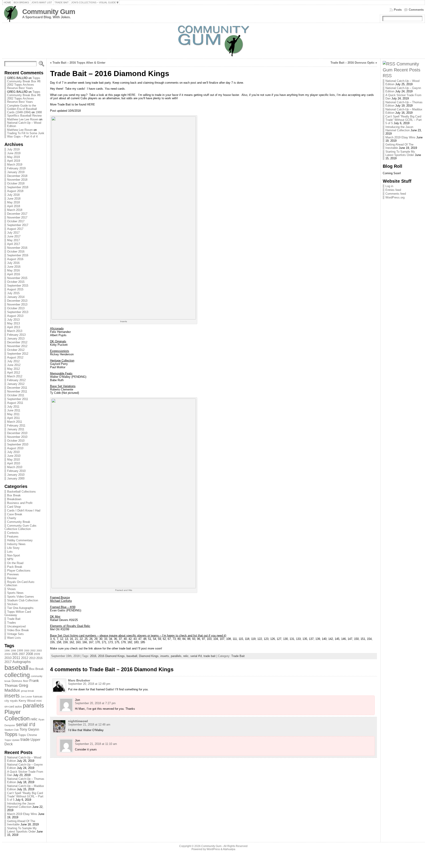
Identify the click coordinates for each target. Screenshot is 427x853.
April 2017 (13, 244)
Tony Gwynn (29, 729)
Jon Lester (26, 696)
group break (27, 690)
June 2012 (13, 365)
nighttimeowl (78, 721)
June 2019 (13, 153)
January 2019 (15, 172)
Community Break (18, 522)
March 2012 (14, 376)
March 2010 (14, 467)
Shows (11, 589)
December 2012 (17, 342)
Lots (10, 551)
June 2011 (13, 410)
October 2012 (15, 350)
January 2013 (15, 338)
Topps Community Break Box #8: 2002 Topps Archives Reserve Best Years (24, 83)
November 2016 (17, 247)
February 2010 (16, 471)
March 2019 (14, 164)
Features (12, 536)
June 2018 (13, 198)
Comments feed (395, 193)
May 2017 (13, 240)
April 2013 (13, 327)
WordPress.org (395, 197)
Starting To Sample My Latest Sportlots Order (22, 830)
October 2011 (15, 395)
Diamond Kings (149, 656)
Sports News (15, 592)
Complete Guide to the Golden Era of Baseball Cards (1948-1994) (22, 109)
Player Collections (18, 570)
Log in (389, 186)
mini (39, 700)
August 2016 (15, 259)
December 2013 (17, 300)
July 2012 (13, 361)
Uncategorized (16, 626)
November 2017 (17, 217)
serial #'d (25, 724)
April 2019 (13, 160)
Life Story (13, 548)
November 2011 (17, 391)
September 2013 (17, 312)
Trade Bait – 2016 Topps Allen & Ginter (78, 62)
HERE (131, 95)
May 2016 (13, 270)
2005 (15, 654)
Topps (10, 734)
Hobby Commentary (20, 540)
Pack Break (14, 566)
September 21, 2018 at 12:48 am (89, 724)
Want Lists (14, 637)
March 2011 (14, 421)
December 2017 (17, 213)
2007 (22, 654)
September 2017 (17, 225)
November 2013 (17, 304)
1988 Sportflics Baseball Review (24, 114)
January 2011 (15, 429)
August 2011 (15, 402)
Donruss (17, 681)
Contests (13, 532)
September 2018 (17, 187)
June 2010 (13, 455)
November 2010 (17, 437)
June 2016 (13, 266)
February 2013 (16, 334)
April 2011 (13, 418)
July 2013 (13, 319)
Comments (416, 9)
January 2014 (15, 297)
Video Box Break (18, 630)
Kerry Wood (27, 700)
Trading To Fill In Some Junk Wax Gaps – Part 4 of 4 (25, 134)
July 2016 (13, 263)
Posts (398, 9)
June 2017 (13, 236)
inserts (12, 696)
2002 (33, 650)
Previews (13, 574)
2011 (16, 658)
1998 (13, 650)
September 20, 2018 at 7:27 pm (95, 703)
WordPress (213, 849)
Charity (11, 518)
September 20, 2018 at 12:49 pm (89, 683)
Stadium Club (11, 729)
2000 (26, 650)
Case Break (14, 514)
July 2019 (13, 149)
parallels (33, 705)
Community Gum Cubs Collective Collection (20, 527)
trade (25, 739)
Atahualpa (229, 849)
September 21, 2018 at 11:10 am (96, 744)
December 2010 (17, 433)
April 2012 (13, 372)
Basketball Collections (21, 491)
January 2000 (15, 478)
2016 (39, 658)
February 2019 (16, 168)
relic (34, 719)
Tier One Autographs (20, 608)
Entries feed (393, 190)
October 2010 (15, 440)
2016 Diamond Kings (111, 656)
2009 (37, 654)
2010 (8, 658)
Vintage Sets (15, 634)
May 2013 (13, 323)
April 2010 (13, 463)
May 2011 (13, 414)
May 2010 (13, 459)
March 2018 (14, 210)
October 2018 (15, 183)
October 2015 (15, 281)
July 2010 (13, 452)
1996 (7, 650)
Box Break (14, 495)
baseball (16, 667)
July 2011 (13, 406)
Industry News (16, 544)
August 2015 (15, 289)
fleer (25, 681)
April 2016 (13, 274)
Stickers (12, 604)
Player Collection (17, 715)
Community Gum (48, 12)
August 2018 (15, 191)
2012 (24, 658)
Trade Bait (13, 619)
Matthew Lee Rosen (20, 129)
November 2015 (17, 278)
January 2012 (15, 384)
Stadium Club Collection (22, 600)
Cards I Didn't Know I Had (23, 510)
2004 (7, 654)
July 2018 (13, 194)
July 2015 (13, 293)
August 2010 (15, 448)
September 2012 (17, 353)
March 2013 (14, 331)
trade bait (209, 656)
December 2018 (17, 176)
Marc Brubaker (79, 680)
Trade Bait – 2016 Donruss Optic (352, 62)
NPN (10, 559)
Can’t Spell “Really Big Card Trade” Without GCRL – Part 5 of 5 (25, 796)
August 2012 (15, 357)
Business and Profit (19, 503)
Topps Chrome (27, 735)
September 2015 (17, 285)
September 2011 (17, 399)
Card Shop (14, 506)
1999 (20, 650)
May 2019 (13, 157)
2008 (29, 654)
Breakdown (14, 499)
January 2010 (15, 474)
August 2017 (15, 228)
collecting (17, 674)
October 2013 (15, 308)
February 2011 (16, 425)
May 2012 (13, 368)
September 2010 (17, 444)
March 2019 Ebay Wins (22, 814)
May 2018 (13, 202)
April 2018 (13, 206)
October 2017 (15, 221)
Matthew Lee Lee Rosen (22, 119)
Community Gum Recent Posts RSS (401, 69)
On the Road (15, 563)
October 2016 (15, 251)
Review (11, 578)
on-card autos (13, 706)
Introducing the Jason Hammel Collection (21, 805)
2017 (8, 662)
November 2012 (17, 346)
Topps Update (12, 740)
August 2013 (15, 315)
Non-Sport (13, 555)
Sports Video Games (20, 596)
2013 (32, 658)
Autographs (21, 662)
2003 (39, 650)
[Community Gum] (213, 40)
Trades (11, 622)
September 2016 (17, 255)
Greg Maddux (16, 688)
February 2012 (16, 380)
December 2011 (17, 387)
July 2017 (13, 232)
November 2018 (17, 179)
